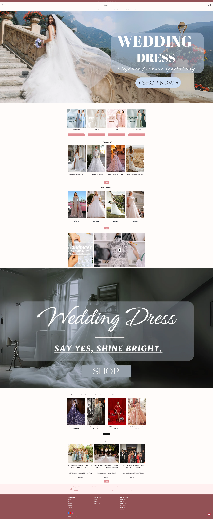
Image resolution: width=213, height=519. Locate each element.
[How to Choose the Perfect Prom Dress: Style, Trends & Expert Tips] (132, 453)
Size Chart (95, 499)
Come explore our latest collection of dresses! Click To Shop (106, 1)
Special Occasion (123, 505)
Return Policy (70, 503)
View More (106, 433)
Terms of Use (70, 507)
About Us (69, 499)
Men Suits (76, 134)
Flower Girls (96, 134)
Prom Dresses (122, 501)
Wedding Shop (122, 507)
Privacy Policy (70, 505)
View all (106, 182)
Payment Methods (97, 503)
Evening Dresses (137, 134)
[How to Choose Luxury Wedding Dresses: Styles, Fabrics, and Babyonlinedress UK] (106, 453)
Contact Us (69, 501)
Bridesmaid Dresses (123, 503)
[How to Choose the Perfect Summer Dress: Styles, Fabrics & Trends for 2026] (80, 453)
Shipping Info (96, 501)
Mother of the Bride (116, 134)
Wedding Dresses (123, 499)
